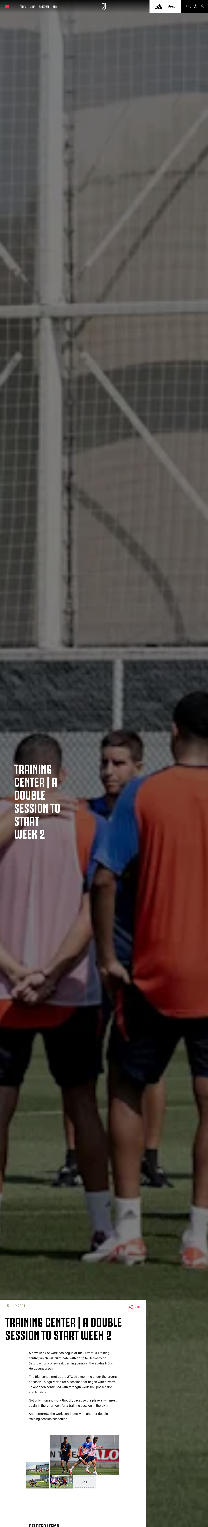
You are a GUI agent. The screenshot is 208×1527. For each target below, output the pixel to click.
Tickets (23, 6)
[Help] (195, 7)
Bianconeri (44, 6)
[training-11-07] (37, 1468)
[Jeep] (172, 6)
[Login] (202, 7)
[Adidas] (158, 6)
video (55, 6)
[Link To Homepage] (104, 6)
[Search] (188, 7)
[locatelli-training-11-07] (84, 1455)
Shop (32, 6)
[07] (61, 1481)
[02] (37, 1481)
